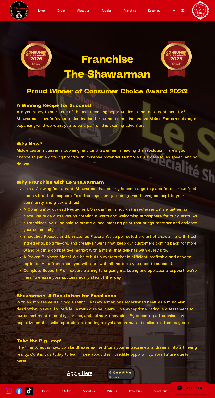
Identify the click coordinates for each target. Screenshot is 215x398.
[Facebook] (19, 391)
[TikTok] (29, 391)
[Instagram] (9, 391)
